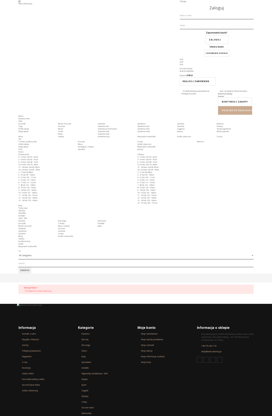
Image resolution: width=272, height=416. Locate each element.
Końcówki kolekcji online (33, 379)
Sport (83, 385)
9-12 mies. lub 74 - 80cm (28, 164)
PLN (181, 64)
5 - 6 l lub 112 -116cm (27, 180)
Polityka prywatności (31, 351)
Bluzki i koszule (64, 123)
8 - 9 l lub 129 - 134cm (27, 187)
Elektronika (86, 413)
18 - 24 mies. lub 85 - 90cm (29, 169)
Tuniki (60, 131)
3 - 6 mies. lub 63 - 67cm (28, 159)
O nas (24, 362)
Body (60, 134)
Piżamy (220, 126)
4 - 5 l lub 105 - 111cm (27, 177)
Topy (20, 126)
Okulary (21, 210)
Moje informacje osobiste (153, 356)
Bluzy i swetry (64, 226)
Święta (84, 379)
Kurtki (20, 244)
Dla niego (62, 221)
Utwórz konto (217, 46)
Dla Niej (21, 221)
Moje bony (146, 362)
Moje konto (146, 328)
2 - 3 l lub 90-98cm (25, 172)
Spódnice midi (143, 128)
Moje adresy (146, 351)
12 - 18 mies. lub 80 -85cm (29, 167)
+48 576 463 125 (209, 346)
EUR (181, 62)
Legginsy (181, 128)
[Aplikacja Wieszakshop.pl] (29, 305)
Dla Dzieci (102, 221)
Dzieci (21, 151)
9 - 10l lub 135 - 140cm (27, 190)
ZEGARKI (22, 213)
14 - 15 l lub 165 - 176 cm (147, 203)
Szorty (219, 136)
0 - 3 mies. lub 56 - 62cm (28, 157)
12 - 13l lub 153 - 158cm (28, 197)
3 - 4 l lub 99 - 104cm (26, 174)
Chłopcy (140, 154)
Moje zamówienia (149, 334)
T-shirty (61, 223)
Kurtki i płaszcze (184, 136)
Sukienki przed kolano (107, 128)
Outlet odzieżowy (30, 390)
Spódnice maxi (143, 131)
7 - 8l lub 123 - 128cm (27, 185)
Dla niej (84, 339)
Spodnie (180, 123)
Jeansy (180, 131)
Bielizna (220, 123)
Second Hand (87, 407)
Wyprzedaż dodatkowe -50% (94, 373)
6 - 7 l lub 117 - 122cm (27, 182)
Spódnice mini (143, 126)
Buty (20, 205)
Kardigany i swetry (86, 146)
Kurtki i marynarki (65, 236)
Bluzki (60, 128)
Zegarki (84, 390)
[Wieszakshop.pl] (25, 6)
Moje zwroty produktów (152, 339)
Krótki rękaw (23, 128)
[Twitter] (206, 360)
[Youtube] (213, 360)
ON (19, 139)
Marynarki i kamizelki (146, 136)
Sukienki (101, 123)
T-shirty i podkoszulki (27, 141)
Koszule (61, 126)
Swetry (61, 136)
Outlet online (28, 373)
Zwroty (25, 345)
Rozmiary (26, 368)
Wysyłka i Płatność (30, 339)
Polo (20, 149)
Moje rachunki (147, 345)
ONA (20, 121)
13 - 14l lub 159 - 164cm (28, 200)
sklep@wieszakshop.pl (211, 351)
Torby (22, 208)
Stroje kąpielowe (224, 128)
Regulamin (27, 356)
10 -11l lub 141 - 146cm (27, 192)
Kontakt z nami (29, 334)
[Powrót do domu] (19, 278)
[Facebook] (199, 360)
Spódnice (141, 123)
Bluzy (20, 136)
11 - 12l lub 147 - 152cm (28, 195)
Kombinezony (104, 136)
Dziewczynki (23, 154)
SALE (22, 218)
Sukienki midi (103, 131)
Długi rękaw (23, 131)
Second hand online (31, 385)
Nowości (24, 118)
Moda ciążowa (223, 131)
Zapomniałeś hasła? (216, 32)
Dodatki (21, 215)
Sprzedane (86, 362)
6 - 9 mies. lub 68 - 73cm (28, 162)
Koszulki (22, 123)
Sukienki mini (103, 126)
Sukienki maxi (104, 134)
